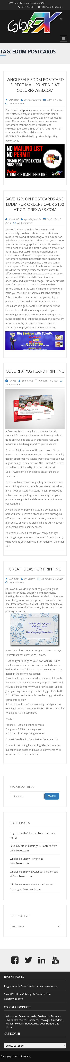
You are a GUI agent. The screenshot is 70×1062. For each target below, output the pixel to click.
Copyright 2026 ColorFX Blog (17, 1056)
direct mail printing (21, 110)
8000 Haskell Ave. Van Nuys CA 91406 (26, 3)
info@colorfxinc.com (52, 6)
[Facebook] (14, 962)
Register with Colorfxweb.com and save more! (31, 986)
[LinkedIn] (41, 962)
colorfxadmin (34, 99)
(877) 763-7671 (28, 6)
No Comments (17, 103)
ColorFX (29, 380)
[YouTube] (55, 962)
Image (13, 380)
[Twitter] (28, 962)
